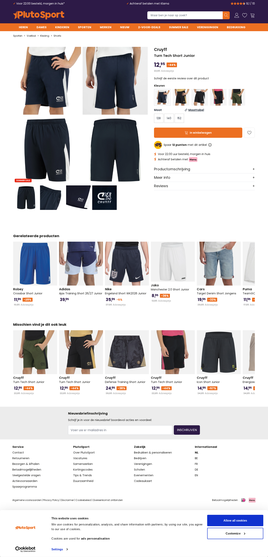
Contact (18, 452)
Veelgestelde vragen (26, 475)
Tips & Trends (82, 475)
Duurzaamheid (83, 481)
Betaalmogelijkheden (26, 470)
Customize (233, 533)
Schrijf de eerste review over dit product (181, 78)
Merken (105, 27)
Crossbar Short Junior (27, 291)
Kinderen (62, 27)
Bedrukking (236, 27)
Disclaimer (67, 500)
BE (196, 458)
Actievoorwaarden (24, 481)
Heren (23, 27)
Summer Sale (178, 27)
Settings (57, 549)
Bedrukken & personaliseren (153, 452)
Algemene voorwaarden (26, 500)
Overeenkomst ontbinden (108, 500)
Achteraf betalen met (173, 159)
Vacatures (80, 458)
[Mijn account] (236, 15)
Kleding (44, 35)
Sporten (84, 27)
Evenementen (143, 475)
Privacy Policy (51, 500)
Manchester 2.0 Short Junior (170, 287)
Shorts (57, 35)
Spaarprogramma (24, 487)
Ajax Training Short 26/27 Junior (80, 291)
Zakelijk (140, 447)
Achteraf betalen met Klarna (149, 3)
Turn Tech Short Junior (28, 380)
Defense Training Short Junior (125, 380)
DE (196, 470)
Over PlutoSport (84, 452)
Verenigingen (207, 27)
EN (196, 475)
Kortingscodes (83, 470)
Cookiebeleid (83, 500)
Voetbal (31, 35)
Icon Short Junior (208, 380)
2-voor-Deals (149, 27)
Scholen (139, 470)
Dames (41, 27)
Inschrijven (187, 430)
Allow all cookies (235, 520)
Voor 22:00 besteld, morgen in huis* (40, 3)
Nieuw (124, 27)
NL (196, 452)
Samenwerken (83, 464)
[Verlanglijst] (244, 15)
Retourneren (20, 458)
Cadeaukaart (143, 481)
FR (196, 464)
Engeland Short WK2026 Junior (125, 291)
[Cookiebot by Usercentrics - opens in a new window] (25, 549)
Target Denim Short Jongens (216, 291)
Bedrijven (140, 458)
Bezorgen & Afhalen (25, 464)
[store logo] (38, 15)
